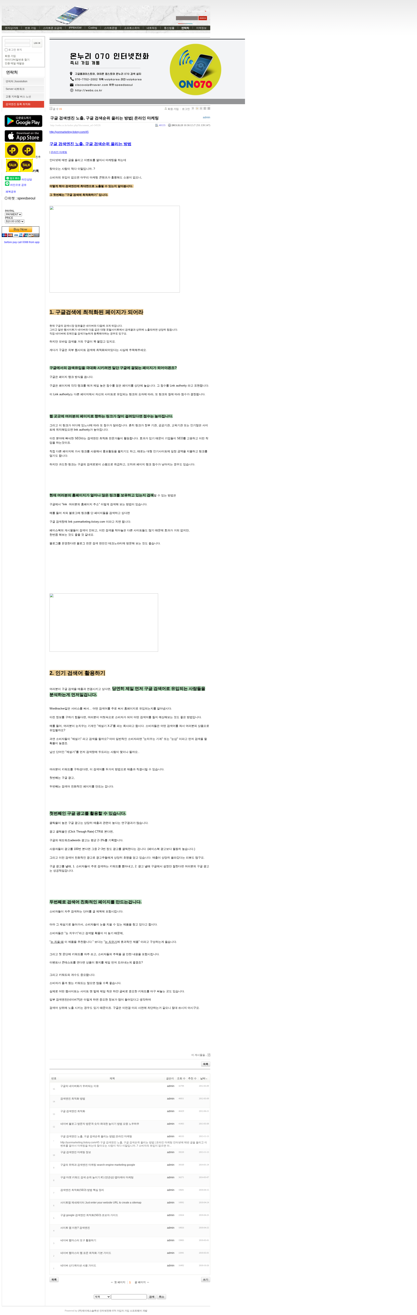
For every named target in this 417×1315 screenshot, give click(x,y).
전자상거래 (11, 28)
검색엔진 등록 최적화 (18, 104)
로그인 (186, 108)
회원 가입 (10, 56)
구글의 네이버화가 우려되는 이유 (79, 1086)
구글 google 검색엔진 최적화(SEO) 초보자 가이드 (89, 1215)
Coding (92, 27)
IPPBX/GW (75, 27)
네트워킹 (152, 28)
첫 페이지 (119, 1282)
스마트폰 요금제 (52, 28)
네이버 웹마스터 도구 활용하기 (78, 1240)
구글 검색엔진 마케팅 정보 (75, 1152)
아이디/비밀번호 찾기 (17, 59)
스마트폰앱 (110, 28)
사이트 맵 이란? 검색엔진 (75, 1227)
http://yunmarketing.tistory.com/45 (69, 131)
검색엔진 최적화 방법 (72, 1098)
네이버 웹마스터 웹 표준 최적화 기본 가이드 (85, 1252)
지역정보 (201, 28)
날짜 (202, 1078)
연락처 (185, 28)
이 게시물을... (199, 1055)
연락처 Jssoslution (16, 81)
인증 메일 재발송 (14, 63)
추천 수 (192, 1078)
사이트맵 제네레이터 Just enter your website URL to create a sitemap (100, 1202)
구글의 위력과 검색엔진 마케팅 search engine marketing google (97, 1164)
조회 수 (181, 1078)
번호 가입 (30, 28)
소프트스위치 (132, 28)
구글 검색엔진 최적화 (72, 1111)
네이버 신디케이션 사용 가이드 (78, 1265)
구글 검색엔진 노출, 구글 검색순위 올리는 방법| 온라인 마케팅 (104, 118)
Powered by (106, 1310)
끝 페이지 (140, 1282)
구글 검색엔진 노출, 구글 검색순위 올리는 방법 (90, 144)
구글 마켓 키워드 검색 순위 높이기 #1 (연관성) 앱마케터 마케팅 (97, 1177)
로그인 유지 (15, 49)
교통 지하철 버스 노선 (18, 96)
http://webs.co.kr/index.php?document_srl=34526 (75, 125)
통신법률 (169, 28)
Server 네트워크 (15, 89)
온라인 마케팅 (59, 152)
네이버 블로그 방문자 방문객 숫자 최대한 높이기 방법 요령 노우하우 (99, 1123)
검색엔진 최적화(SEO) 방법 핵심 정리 (82, 1190)
